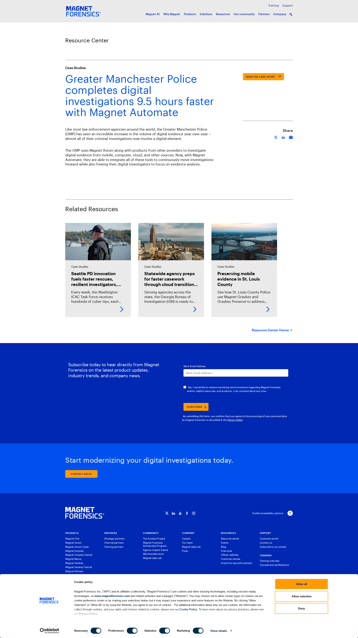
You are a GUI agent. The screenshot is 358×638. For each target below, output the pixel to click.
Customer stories (230, 558)
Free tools (226, 550)
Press (185, 550)
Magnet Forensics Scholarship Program (155, 544)
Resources (223, 14)
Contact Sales (81, 474)
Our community (244, 14)
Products (190, 14)
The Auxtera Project (154, 538)
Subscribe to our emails (273, 546)
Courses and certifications (274, 564)
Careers (186, 538)
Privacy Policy (88, 613)
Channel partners (114, 542)
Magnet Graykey (74, 550)
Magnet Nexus (73, 558)
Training (273, 5)
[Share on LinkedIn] (283, 137)
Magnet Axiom (73, 542)
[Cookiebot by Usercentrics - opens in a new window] (49, 631)
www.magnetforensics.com (112, 595)
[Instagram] (193, 513)
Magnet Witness (74, 571)
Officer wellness (229, 554)
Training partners (113, 546)
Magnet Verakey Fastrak (78, 567)
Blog (223, 546)
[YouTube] (180, 513)
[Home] (84, 513)
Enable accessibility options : (268, 513)
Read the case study (260, 76)
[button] (291, 14)
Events (224, 542)
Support (287, 5)
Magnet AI (153, 14)
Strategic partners (114, 538)
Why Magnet (171, 14)
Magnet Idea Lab (152, 557)
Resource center (230, 538)
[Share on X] (276, 137)
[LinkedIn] (173, 513)
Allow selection (302, 596)
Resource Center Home (270, 330)
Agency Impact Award (155, 549)
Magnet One (72, 538)
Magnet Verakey (74, 563)
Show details (218, 630)
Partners (264, 14)
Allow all (301, 584)
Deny (301, 608)
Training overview (269, 560)
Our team (187, 542)
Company (279, 14)
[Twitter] (166, 513)
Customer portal (269, 538)
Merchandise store (153, 553)
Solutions (206, 14)
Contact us (266, 542)
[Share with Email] (291, 137)
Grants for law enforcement (236, 563)
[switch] (132, 631)
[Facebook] (187, 513)
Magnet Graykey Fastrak (78, 554)
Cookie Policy (188, 609)
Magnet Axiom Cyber (77, 546)
